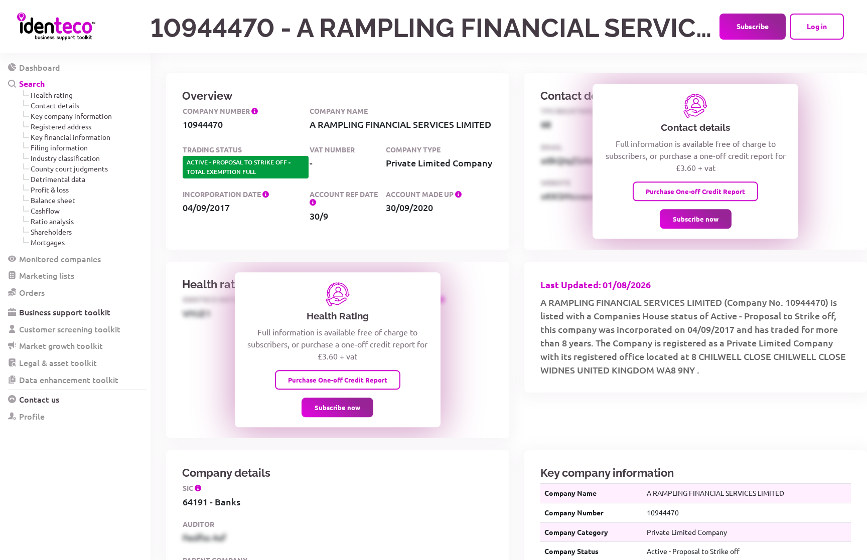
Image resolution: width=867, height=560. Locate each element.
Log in (817, 26)
